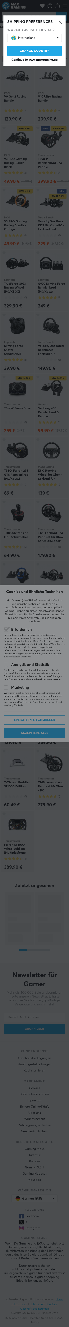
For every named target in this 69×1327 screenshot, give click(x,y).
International (27, 37)
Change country (34, 50)
